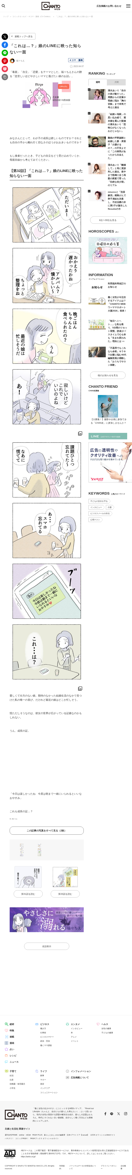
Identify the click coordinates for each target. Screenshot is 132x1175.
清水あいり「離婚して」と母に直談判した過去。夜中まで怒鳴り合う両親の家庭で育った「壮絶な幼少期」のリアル (117, 175)
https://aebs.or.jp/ (28, 1156)
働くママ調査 (46, 1045)
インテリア (45, 1088)
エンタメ (75, 1024)
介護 (110, 507)
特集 (12, 1030)
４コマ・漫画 (76, 60)
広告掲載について (80, 1077)
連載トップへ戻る (24, 36)
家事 (42, 1075)
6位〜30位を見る (108, 220)
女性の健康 (106, 1028)
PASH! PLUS (37, 1135)
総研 (12, 1024)
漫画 (12, 1043)
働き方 (43, 1028)
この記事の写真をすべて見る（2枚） (47, 830)
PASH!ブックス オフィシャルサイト (44, 1138)
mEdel (28, 1135)
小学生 (12, 1088)
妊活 (12, 1075)
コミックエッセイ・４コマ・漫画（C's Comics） (32, 16)
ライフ (43, 1071)
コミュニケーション (49, 1092)
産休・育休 (45, 1041)
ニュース (14, 1062)
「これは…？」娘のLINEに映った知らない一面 (74, 16)
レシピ (13, 1055)
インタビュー (96, 507)
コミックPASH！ (22, 1138)
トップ (6, 16)
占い (12, 1049)
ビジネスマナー (47, 1037)
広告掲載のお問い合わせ (109, 6)
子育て (13, 1071)
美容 (42, 1084)
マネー (43, 1080)
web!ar (21, 1135)
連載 (12, 1036)
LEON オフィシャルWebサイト (102, 1135)
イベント (75, 1041)
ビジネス (44, 1024)
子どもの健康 (107, 1033)
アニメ (74, 1037)
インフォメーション (81, 1071)
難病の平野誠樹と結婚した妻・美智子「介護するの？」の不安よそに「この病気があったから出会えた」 (117, 148)
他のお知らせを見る (108, 375)
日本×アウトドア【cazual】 (78, 1135)
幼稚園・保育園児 (17, 1084)
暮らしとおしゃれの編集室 (54, 1135)
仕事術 (43, 1033)
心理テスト (95, 520)
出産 (12, 1080)
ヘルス (104, 1024)
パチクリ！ (9, 1138)
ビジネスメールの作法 (100, 513)
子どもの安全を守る (99, 501)
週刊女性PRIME (11, 1135)
